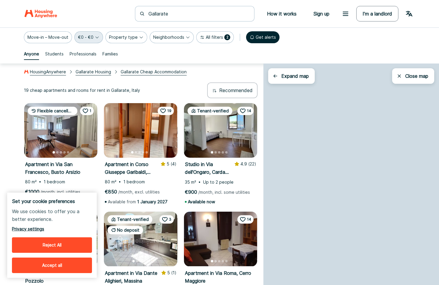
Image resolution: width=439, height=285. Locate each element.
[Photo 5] (68, 152)
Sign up (321, 14)
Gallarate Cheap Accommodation (154, 71)
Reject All (52, 244)
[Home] (41, 13)
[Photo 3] (61, 152)
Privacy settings (28, 228)
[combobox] (198, 14)
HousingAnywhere (48, 71)
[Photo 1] (54, 152)
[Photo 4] (64, 152)
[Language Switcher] (409, 14)
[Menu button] (345, 14)
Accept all (52, 265)
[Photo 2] (57, 152)
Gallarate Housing (93, 71)
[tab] (31, 54)
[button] (48, 37)
